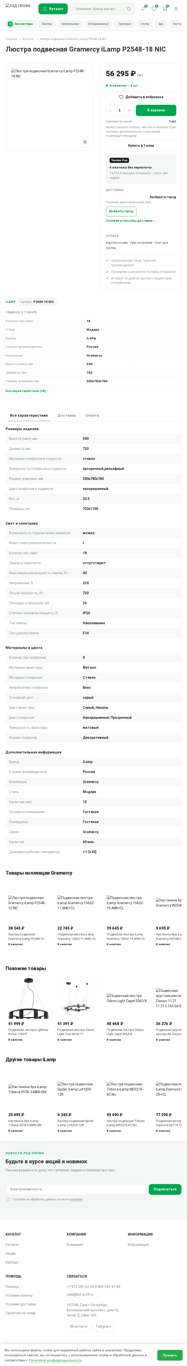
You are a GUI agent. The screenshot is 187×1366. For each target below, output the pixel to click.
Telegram (103, 1326)
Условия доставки (21, 1304)
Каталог (28, 39)
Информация (138, 1245)
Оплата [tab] (92, 415)
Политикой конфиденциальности (55, 1360)
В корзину (156, 110)
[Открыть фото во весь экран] (85, 142)
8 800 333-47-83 (107, 1287)
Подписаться (165, 1189)
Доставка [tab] (66, 415)
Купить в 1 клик (141, 146)
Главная (11, 39)
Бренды (12, 1262)
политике (76, 1199)
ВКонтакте (78, 1326)
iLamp (10, 302)
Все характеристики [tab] (29, 415)
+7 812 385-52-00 (80, 1287)
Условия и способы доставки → (131, 220)
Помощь (12, 1287)
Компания (75, 1245)
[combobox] (97, 8)
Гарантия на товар (21, 1313)
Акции (11, 1253)
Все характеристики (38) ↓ (27, 391)
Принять (170, 1355)
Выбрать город (121, 211)
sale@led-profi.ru (80, 1294)
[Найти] (129, 8)
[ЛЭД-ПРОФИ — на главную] (19, 8)
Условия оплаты (19, 1295)
